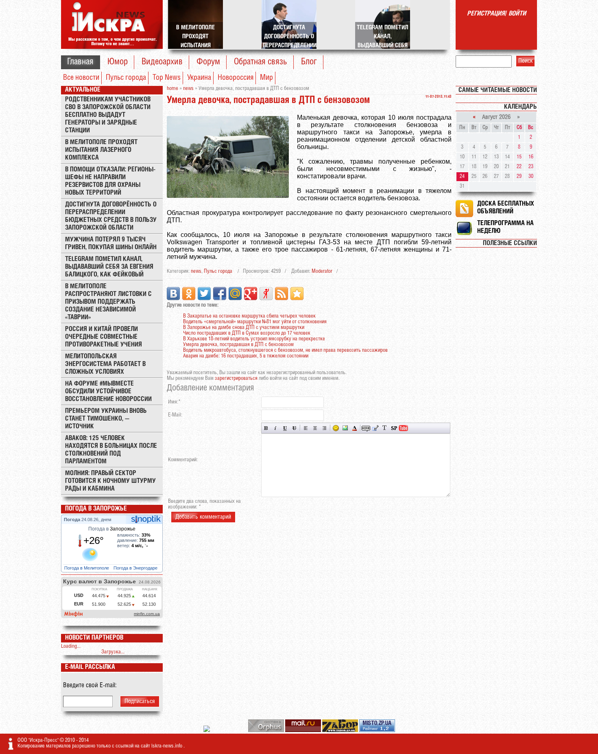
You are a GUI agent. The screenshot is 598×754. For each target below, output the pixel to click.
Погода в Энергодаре (136, 568)
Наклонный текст (275, 428)
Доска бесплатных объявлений (505, 208)
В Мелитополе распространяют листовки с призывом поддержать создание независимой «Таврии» (108, 301)
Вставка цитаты (375, 428)
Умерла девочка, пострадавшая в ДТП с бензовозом (238, 344)
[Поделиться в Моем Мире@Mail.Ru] (235, 293)
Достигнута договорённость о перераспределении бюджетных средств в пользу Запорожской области (111, 216)
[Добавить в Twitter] (204, 293)
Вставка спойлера (394, 428)
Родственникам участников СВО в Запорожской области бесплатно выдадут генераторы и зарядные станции (108, 115)
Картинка (345, 428)
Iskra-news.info (167, 746)
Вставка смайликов (335, 428)
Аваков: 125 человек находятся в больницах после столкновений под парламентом (111, 450)
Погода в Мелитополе (87, 568)
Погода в (111, 529)
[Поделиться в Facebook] (219, 293)
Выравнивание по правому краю (324, 428)
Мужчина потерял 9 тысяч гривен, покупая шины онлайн (111, 243)
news (196, 271)
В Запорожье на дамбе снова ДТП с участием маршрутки (243, 327)
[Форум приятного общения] (207, 730)
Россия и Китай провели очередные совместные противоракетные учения (103, 337)
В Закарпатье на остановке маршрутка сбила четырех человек (249, 316)
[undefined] (266, 730)
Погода (72, 519)
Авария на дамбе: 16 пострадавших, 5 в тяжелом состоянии (245, 356)
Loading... (71, 646)
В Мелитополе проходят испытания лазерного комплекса (101, 150)
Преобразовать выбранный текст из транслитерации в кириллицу (384, 428)
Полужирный (266, 428)
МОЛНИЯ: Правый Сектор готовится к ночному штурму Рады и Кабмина (110, 481)
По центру (315, 428)
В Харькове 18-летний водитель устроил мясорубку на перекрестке (254, 339)
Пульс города (126, 78)
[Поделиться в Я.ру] (266, 293)
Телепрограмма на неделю (505, 227)
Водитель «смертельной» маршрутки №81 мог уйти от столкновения (255, 322)
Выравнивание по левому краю (305, 428)
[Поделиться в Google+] (250, 293)
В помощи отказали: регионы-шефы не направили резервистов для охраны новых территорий (110, 181)
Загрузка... (112, 652)
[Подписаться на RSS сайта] (281, 293)
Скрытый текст (366, 428)
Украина (199, 78)
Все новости (81, 78)
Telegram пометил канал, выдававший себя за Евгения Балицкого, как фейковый (109, 267)
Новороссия (235, 78)
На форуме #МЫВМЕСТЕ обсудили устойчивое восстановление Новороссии (108, 391)
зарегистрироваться (236, 378)
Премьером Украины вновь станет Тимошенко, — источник (106, 419)
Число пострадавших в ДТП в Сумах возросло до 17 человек (246, 333)
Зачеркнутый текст (294, 428)
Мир (266, 78)
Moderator (322, 271)
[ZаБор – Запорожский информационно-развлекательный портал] (340, 730)
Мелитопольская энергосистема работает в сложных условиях (105, 364)
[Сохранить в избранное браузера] (296, 293)
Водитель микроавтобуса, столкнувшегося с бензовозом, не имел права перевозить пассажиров (285, 350)
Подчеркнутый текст (285, 428)
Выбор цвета (354, 428)
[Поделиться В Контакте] (173, 293)
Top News (167, 78)
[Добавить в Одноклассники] (188, 293)
